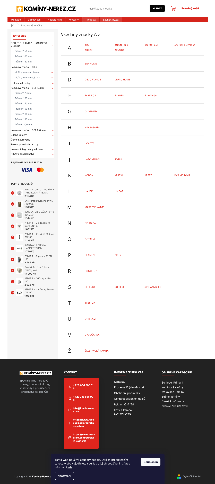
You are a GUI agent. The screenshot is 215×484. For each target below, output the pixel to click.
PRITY (118, 255)
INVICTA (89, 143)
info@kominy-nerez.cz (83, 410)
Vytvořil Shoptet (192, 476)
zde (70, 467)
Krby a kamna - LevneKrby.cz (124, 411)
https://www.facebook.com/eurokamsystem (83, 422)
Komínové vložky (173, 387)
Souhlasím (151, 462)
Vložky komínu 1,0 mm (27, 72)
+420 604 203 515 (83, 387)
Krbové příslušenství (22, 153)
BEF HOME (91, 63)
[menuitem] (15, 20)
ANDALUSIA (121, 45)
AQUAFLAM (151, 45)
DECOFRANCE (93, 79)
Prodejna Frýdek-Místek (129, 387)
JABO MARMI (92, 159)
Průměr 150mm (23, 51)
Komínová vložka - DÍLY (24, 67)
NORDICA (90, 223)
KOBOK (89, 175)
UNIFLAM (90, 318)
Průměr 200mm (23, 124)
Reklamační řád (124, 404)
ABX (87, 45)
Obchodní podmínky (127, 393)
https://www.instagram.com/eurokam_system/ (84, 437)
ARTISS (89, 50)
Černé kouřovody (20, 139)
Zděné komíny (19, 134)
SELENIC (90, 286)
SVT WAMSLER (152, 286)
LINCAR (119, 191)
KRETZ (148, 175)
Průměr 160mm (23, 56)
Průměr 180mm (23, 61)
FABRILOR (90, 95)
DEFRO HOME (122, 79)
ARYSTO (119, 50)
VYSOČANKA (92, 334)
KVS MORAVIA (182, 175)
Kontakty (119, 381)
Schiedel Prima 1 (172, 382)
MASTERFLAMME (94, 207)
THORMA (90, 302)
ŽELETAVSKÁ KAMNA (96, 350)
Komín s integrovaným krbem (27, 149)
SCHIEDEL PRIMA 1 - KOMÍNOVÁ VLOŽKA (29, 44)
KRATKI (119, 175)
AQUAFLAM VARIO (184, 45)
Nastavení (64, 476)
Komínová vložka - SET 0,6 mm (28, 130)
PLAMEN (90, 255)
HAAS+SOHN (92, 127)
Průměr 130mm (23, 98)
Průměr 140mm (23, 103)
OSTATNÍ (90, 239)
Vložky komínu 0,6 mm (27, 77)
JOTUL (118, 159)
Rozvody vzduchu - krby (25, 144)
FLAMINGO (150, 95)
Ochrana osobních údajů (129, 398)
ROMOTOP (91, 270)
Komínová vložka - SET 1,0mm (27, 87)
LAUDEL (89, 191)
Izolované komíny (20, 83)
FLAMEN (119, 95)
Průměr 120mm (23, 92)
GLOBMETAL (92, 111)
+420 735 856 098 (83, 398)
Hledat (157, 8)
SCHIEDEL (120, 286)
